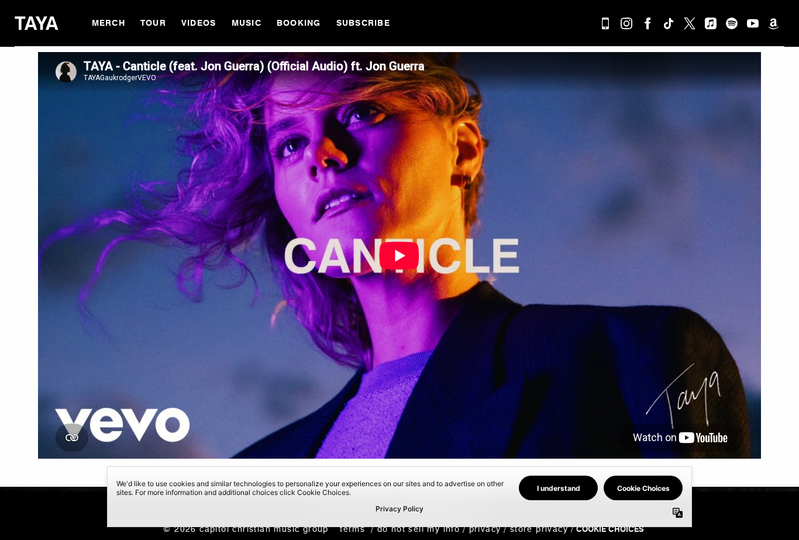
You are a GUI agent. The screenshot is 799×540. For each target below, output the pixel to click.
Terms (352, 529)
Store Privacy (539, 529)
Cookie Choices (610, 529)
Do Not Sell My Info (418, 529)
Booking (299, 23)
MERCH (108, 23)
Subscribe (363, 23)
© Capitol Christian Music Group (245, 529)
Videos (198, 23)
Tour (153, 23)
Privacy (485, 529)
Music (246, 23)
